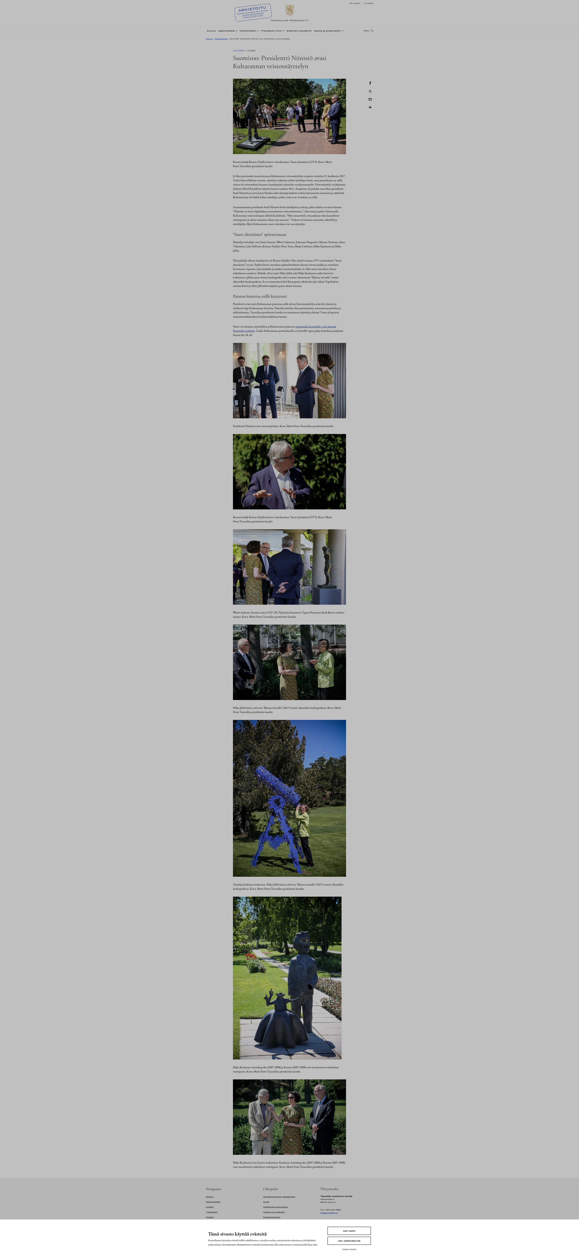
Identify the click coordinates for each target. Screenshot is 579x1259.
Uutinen (239, 50)
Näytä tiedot (349, 1249)
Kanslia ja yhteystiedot (327, 30)
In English (368, 3)
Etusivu (211, 30)
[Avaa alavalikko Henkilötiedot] (257, 30)
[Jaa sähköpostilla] (370, 99)
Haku (366, 30)
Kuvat (266, 1201)
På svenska (355, 3)
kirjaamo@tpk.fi (329, 1212)
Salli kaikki (349, 1230)
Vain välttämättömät (349, 1240)
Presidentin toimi (271, 30)
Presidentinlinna (271, 1217)
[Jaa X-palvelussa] (370, 91)
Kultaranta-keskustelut (275, 1207)
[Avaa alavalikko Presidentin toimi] (283, 30)
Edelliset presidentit (299, 30)
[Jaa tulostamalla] (370, 107)
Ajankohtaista (226, 30)
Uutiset (210, 1207)
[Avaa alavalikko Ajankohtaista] (236, 30)
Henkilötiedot (248, 30)
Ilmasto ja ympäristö (274, 1212)
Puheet (210, 1217)
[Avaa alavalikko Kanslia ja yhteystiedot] (342, 30)
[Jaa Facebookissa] (370, 83)
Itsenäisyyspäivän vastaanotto (279, 1196)
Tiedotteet (211, 1212)
